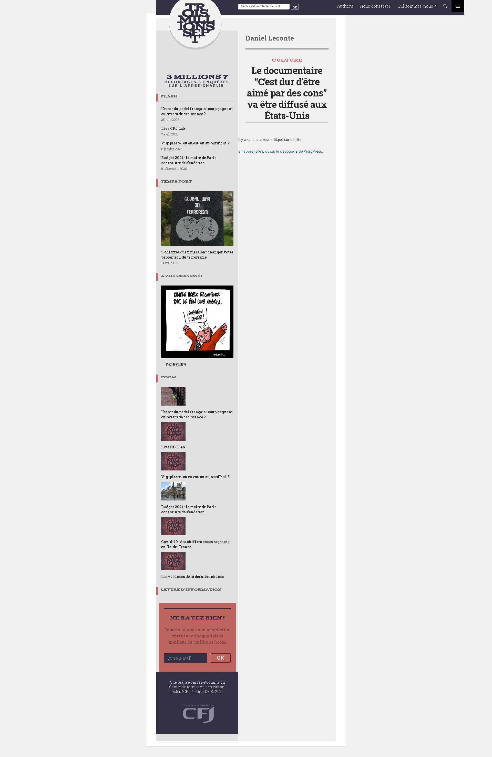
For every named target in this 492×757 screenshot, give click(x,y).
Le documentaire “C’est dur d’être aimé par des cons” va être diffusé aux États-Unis (287, 93)
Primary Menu (458, 6)
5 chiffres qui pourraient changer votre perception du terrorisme (197, 255)
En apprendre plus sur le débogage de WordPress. (280, 151)
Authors (345, 6)
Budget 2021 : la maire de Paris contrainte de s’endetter (188, 160)
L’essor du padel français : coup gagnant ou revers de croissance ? (197, 111)
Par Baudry (176, 364)
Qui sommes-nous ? (416, 6)
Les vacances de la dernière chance (192, 576)
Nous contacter (375, 6)
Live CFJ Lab (173, 128)
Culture (287, 60)
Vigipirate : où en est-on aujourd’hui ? (195, 143)
